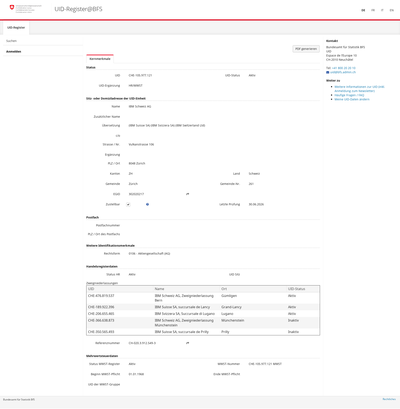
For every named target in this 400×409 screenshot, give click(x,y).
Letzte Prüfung (230, 204)
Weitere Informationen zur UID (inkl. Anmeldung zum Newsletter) (360, 89)
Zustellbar (113, 204)
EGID (116, 194)
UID (117, 75)
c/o (118, 136)
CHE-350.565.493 (101, 331)
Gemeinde (113, 184)
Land (236, 173)
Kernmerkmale (100, 59)
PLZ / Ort (114, 163)
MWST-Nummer (229, 364)
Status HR (113, 274)
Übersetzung (111, 125)
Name (116, 106)
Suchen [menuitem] (11, 41)
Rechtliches (389, 399)
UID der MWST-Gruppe (104, 384)
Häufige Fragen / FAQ (349, 95)
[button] (187, 194)
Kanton (115, 173)
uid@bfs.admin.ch (343, 72)
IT (382, 10)
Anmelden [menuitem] (13, 51)
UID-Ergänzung (109, 85)
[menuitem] (363, 10)
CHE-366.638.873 (101, 320)
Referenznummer (107, 343)
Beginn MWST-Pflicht (105, 374)
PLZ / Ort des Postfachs (104, 234)
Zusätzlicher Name (107, 117)
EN (392, 10)
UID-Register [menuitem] (16, 27)
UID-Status (232, 75)
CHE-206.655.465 (101, 313)
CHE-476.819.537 (101, 295)
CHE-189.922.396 (101, 307)
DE (363, 10)
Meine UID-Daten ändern (352, 99)
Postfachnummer (108, 225)
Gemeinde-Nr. (230, 184)
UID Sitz (234, 274)
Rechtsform (112, 253)
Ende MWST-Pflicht (227, 374)
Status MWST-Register (104, 364)
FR (373, 10)
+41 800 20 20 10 (343, 68)
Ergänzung (112, 155)
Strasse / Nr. (111, 144)
